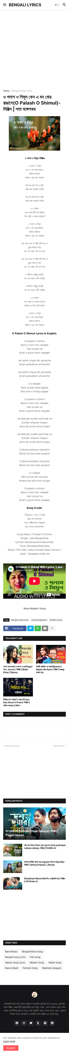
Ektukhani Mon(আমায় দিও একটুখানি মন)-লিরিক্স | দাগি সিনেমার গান (44, 880)
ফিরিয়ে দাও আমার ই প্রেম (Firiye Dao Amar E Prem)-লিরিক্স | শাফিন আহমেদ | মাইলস (16, 702)
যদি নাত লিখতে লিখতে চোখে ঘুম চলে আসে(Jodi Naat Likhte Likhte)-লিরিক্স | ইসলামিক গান (44, 846)
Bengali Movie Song (32, 951)
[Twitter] (30, 628)
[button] (4, 5)
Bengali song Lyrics (22, 91)
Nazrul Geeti (11, 968)
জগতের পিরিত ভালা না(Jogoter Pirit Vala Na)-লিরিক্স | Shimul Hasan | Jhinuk (44, 863)
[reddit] (52, 1023)
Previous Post (12, 745)
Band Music (11, 951)
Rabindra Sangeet (51, 968)
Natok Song (55, 962)
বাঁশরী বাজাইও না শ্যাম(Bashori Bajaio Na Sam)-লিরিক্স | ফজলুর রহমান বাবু (50, 669)
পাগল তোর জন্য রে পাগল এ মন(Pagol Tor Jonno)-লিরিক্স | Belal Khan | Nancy (17, 669)
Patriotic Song (30, 968)
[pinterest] (45, 1023)
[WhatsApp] (37, 628)
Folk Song (35, 957)
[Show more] (52, 628)
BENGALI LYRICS (25, 4)
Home (6, 91)
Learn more (9, 1041)
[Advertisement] (34, 49)
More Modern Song (35, 608)
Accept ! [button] (10, 1048)
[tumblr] (38, 1023)
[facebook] (17, 1023)
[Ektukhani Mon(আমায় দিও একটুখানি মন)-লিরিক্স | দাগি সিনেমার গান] (12, 883)
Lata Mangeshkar (39, 620)
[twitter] (31, 1023)
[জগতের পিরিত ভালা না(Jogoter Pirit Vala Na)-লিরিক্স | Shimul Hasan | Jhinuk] (12, 866)
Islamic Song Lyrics (15, 962)
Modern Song (56, 620)
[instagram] (24, 1023)
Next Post (59, 745)
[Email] (45, 628)
